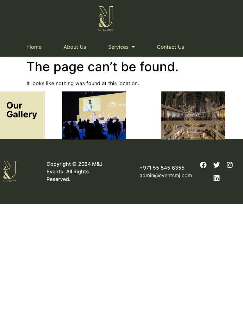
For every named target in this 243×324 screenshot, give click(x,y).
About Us (75, 47)
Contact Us (170, 47)
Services (118, 47)
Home (34, 47)
